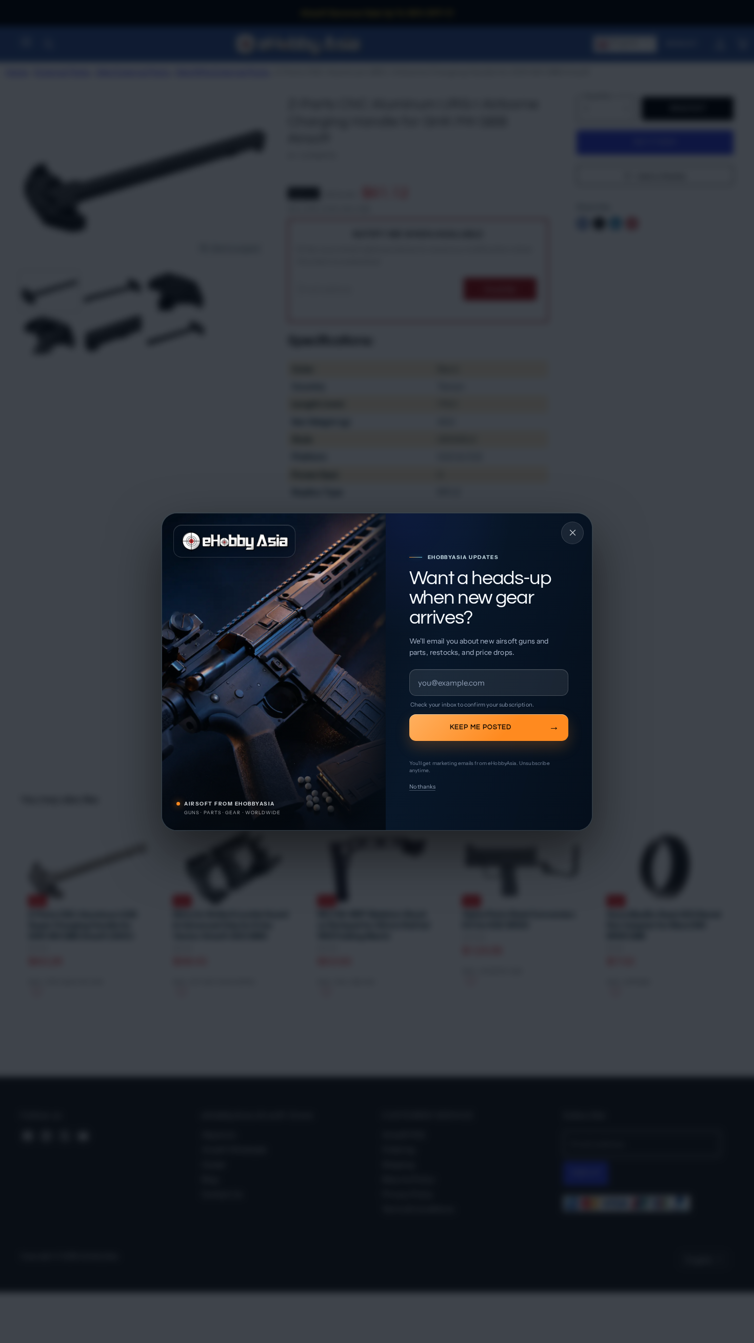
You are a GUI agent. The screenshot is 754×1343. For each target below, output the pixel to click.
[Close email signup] (572, 533)
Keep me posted (480, 727)
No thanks (422, 786)
